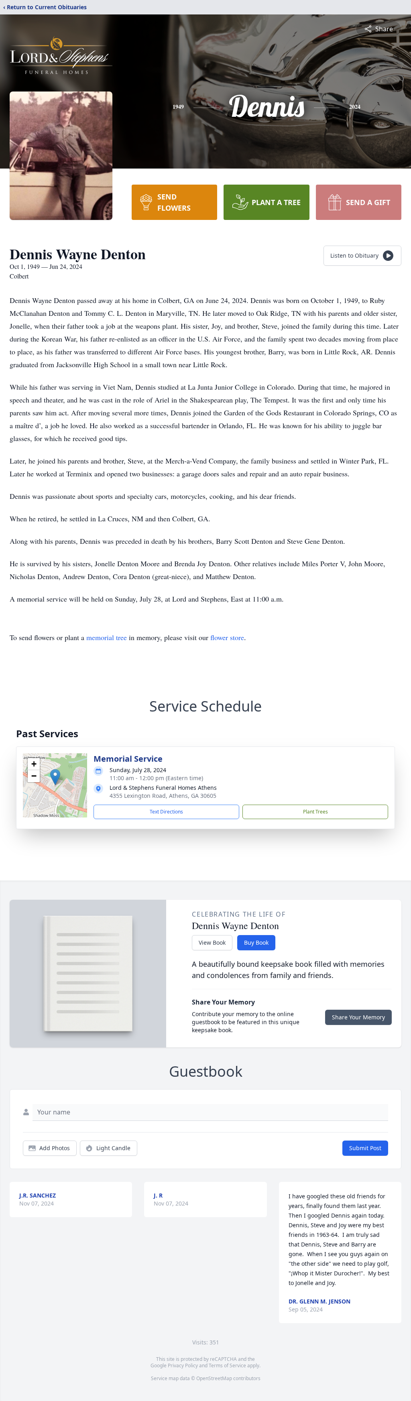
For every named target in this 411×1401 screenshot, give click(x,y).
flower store (227, 637)
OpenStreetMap (214, 1378)
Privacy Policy (183, 1365)
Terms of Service (227, 1365)
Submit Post (365, 1148)
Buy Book (256, 942)
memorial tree (106, 637)
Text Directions (166, 811)
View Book (212, 942)
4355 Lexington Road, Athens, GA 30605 (163, 795)
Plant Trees (315, 811)
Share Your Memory (358, 1017)
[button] (55, 777)
